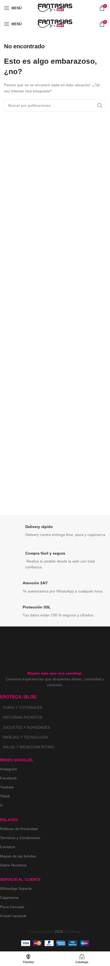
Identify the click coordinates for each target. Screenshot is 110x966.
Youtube (7, 787)
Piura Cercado (12, 907)
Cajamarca (9, 897)
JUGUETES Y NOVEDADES (26, 727)
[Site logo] (55, 8)
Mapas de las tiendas (18, 856)
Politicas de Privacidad (19, 829)
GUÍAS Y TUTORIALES (22, 707)
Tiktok (5, 796)
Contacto (7, 847)
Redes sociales (16, 760)
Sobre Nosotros (13, 865)
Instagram (8, 769)
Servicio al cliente (20, 879)
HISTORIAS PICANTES (22, 717)
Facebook (8, 778)
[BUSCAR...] (100, 105)
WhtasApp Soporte (16, 888)
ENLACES (9, 820)
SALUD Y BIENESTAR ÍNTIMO (28, 747)
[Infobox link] (55, 532)
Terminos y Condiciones (20, 838)
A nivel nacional (13, 916)
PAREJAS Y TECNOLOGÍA (25, 737)
